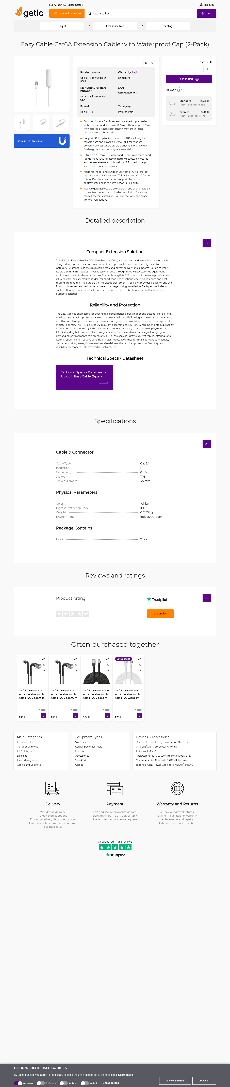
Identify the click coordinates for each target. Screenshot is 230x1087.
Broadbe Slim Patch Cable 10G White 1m (127, 689)
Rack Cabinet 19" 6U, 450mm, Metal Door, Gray (163, 755)
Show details (111, 1082)
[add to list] (152, 62)
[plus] (208, 69)
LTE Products (24, 742)
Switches (80, 742)
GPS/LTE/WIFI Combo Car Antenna (156, 746)
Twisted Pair (125, 112)
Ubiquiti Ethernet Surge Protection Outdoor (162, 742)
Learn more (125, 1074)
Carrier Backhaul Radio (88, 746)
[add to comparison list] (145, 62)
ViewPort (80, 760)
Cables (79, 764)
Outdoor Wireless (27, 746)
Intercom (80, 751)
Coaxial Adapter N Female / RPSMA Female (161, 760)
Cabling (168, 26)
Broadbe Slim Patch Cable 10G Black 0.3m (64, 689)
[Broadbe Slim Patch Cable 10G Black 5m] (96, 669)
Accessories (82, 755)
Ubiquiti (62, 26)
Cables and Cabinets (29, 764)
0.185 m (145, 472)
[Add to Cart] (43, 715)
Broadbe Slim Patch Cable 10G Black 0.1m (32, 689)
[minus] (170, 69)
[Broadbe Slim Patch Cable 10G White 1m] (128, 669)
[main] (31, 12)
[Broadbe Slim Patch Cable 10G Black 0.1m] (32, 669)
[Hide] (207, 243)
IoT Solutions (24, 751)
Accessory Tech (115, 26)
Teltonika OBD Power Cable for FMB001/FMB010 (164, 764)
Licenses (22, 755)
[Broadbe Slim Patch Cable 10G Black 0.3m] (64, 669)
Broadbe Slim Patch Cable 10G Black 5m (95, 689)
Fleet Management (28, 760)
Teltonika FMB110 (146, 751)
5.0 (24, 684)
